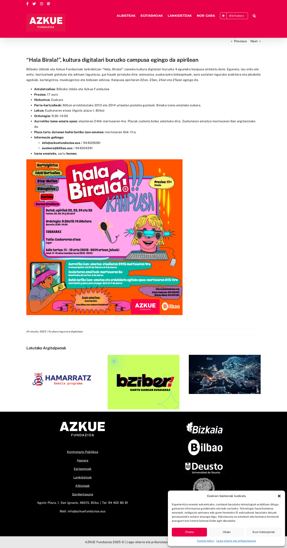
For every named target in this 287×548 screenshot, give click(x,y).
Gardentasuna (82, 494)
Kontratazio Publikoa (82, 452)
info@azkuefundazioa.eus (87, 511)
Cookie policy (205, 540)
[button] (279, 496)
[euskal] (204, 478)
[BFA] (204, 422)
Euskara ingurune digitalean (66, 331)
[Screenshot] (204, 439)
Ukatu (226, 532)
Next (254, 41)
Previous (240, 41)
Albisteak (82, 486)
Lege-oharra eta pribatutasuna (236, 540)
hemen (71, 153)
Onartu (189, 532)
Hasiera (82, 460)
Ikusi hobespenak (263, 532)
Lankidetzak (82, 477)
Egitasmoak (82, 469)
